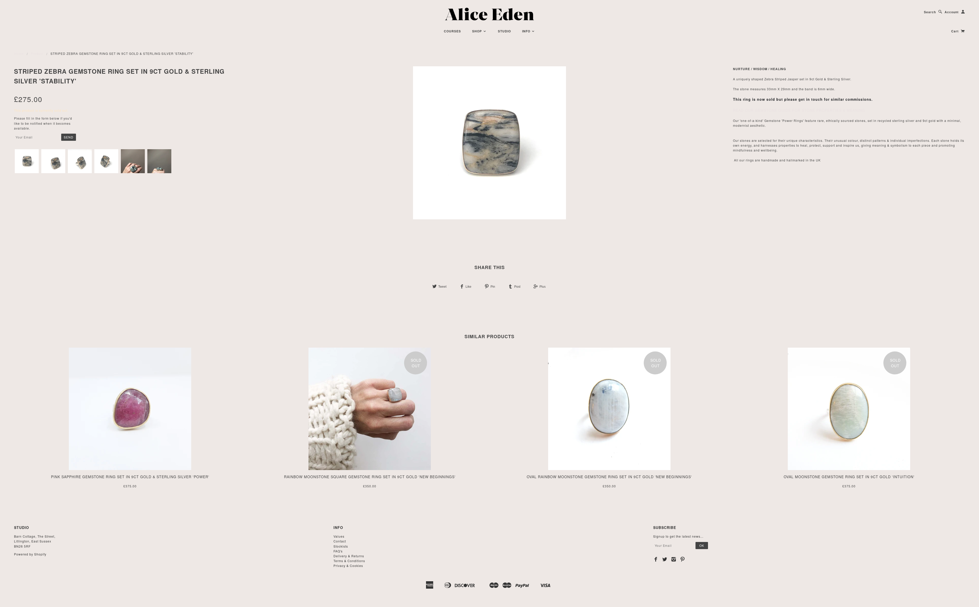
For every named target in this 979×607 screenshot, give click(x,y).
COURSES (452, 31)
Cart (955, 31)
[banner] (489, 14)
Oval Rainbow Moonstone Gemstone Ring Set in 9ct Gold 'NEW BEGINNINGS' (609, 476)
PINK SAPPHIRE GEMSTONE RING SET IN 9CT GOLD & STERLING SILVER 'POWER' (130, 476)
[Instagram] (673, 559)
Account (952, 12)
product (37, 53)
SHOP (477, 31)
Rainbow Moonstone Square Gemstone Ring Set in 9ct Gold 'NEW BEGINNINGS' (370, 476)
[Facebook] (656, 559)
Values (338, 536)
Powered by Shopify (30, 554)
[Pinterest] (682, 559)
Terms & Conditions (349, 561)
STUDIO (504, 31)
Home (19, 53)
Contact (339, 541)
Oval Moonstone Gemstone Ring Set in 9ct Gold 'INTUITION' (849, 476)
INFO (526, 31)
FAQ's (338, 551)
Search (930, 12)
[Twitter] (664, 559)
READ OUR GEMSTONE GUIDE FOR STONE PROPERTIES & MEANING (799, 110)
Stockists (340, 546)
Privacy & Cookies (348, 565)
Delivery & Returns (348, 556)
